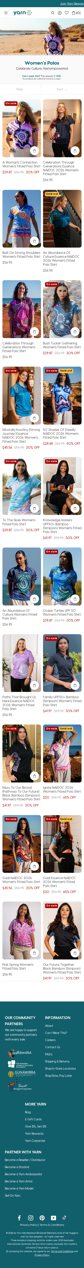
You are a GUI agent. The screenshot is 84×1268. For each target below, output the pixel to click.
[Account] (59, 12)
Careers (50, 1040)
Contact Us (52, 1047)
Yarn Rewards (34, 1133)
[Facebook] (19, 1217)
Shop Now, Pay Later (58, 1075)
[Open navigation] (5, 12)
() (78, 13)
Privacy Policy (29, 1224)
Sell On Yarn (12, 1195)
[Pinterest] (42, 1217)
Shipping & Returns (57, 1061)
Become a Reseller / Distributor (25, 1160)
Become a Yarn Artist (19, 1181)
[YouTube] (53, 1217)
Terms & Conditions (51, 1224)
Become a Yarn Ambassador (23, 1174)
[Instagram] (30, 1217)
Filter (20, 89)
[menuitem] (52, 12)
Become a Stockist (17, 1167)
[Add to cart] (34, 150)
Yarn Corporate (35, 1140)
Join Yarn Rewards (49, 3)
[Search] (52, 12)
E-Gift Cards (33, 1119)
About (49, 1025)
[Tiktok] (64, 1217)
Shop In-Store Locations (60, 1068)
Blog (28, 1112)
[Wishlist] (66, 12)
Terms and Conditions (62, 1251)
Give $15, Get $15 (35, 1126)
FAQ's (48, 1054)
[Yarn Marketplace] (22, 12)
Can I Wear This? (56, 1033)
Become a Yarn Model (19, 1188)
